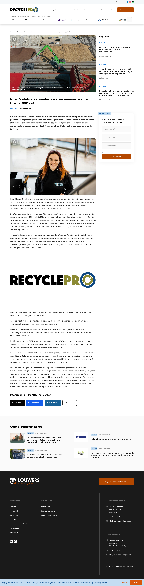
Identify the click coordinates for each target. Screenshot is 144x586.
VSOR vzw (14, 533)
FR (112, 10)
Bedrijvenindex (125, 10)
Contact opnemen (48, 511)
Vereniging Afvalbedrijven (83, 20)
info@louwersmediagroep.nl (120, 521)
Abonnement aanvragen (51, 515)
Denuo (13, 520)
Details (125, 582)
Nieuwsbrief (99, 10)
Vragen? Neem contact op (115, 482)
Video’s (75, 10)
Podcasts (65, 10)
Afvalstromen (45, 20)
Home (12, 32)
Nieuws (15, 20)
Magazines (54, 10)
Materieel (29, 20)
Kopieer (69, 403)
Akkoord (135, 582)
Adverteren (86, 10)
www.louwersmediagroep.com (121, 566)
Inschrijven (116, 157)
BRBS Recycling (108, 20)
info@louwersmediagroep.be (120, 555)
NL (108, 10)
